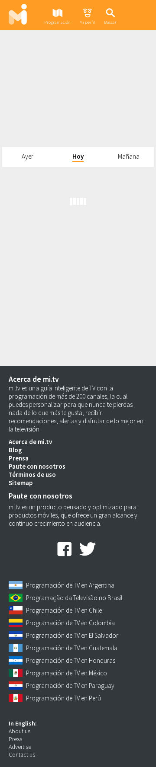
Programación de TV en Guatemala (71, 648)
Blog (15, 450)
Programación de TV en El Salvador (72, 635)
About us (19, 731)
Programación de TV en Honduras (70, 660)
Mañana (129, 156)
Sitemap (20, 483)
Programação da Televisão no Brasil (74, 598)
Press (15, 739)
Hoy (78, 156)
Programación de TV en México (66, 673)
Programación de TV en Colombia (70, 623)
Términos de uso (32, 474)
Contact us (22, 754)
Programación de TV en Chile (64, 610)
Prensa (19, 458)
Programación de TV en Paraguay (70, 685)
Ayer (27, 156)
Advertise (20, 747)
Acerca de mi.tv (30, 442)
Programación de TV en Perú (63, 698)
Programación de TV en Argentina (70, 585)
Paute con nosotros (37, 466)
